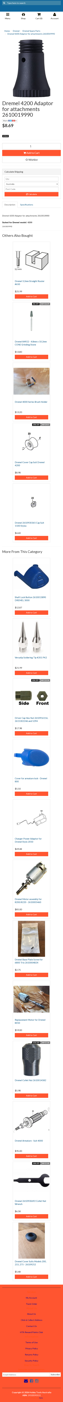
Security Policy (31, 1360)
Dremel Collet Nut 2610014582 (30, 1080)
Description (10, 204)
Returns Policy (31, 1354)
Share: (5, 121)
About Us (31, 1314)
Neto (41, 1398)
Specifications (26, 204)
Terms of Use (31, 1342)
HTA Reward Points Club (31, 1332)
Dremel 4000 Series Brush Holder (31, 402)
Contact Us (31, 1326)
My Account (31, 1298)
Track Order (31, 1304)
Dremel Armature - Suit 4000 (29, 1140)
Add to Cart (33, 152)
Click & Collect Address (31, 1320)
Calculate (32, 194)
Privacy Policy (31, 1348)
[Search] (4, 3)
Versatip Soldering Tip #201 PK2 (31, 657)
